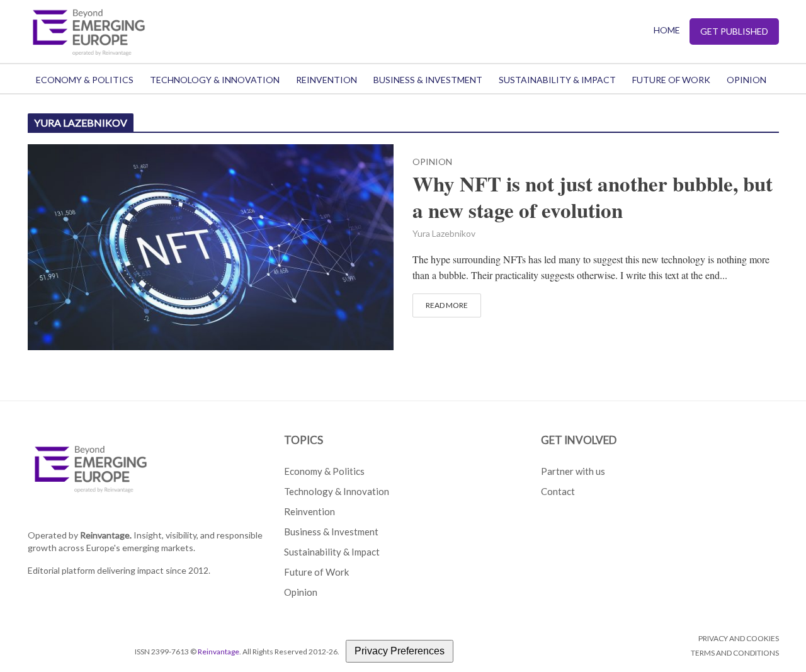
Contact (558, 491)
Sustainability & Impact (557, 79)
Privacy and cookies (738, 638)
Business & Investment (427, 79)
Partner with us (573, 471)
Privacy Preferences (400, 651)
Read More (447, 305)
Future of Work (671, 79)
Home (667, 30)
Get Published (734, 31)
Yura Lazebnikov (443, 233)
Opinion (746, 79)
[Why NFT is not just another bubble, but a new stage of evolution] (211, 245)
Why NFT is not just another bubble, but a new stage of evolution (592, 197)
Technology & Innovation (215, 79)
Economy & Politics (84, 79)
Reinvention (326, 79)
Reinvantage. (106, 535)
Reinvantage (218, 651)
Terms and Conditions (735, 653)
